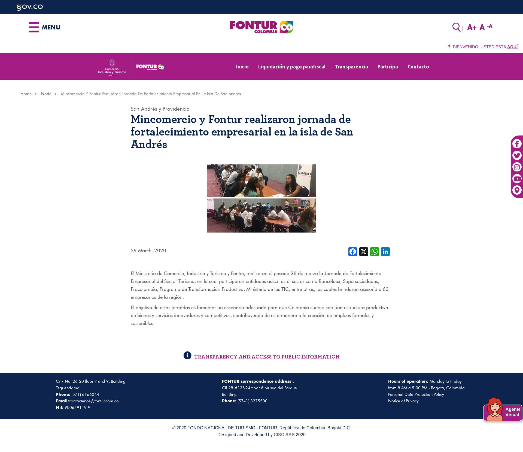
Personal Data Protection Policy (416, 394)
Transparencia (351, 66)
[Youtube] (517, 176)
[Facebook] (517, 141)
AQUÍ (512, 46)
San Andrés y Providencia (160, 109)
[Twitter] (517, 153)
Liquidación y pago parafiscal (292, 66)
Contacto (418, 66)
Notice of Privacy (403, 401)
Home (26, 93)
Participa (388, 66)
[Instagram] (517, 164)
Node (46, 93)
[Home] (261, 26)
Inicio (242, 66)
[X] (363, 251)
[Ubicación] (517, 187)
